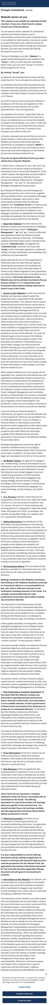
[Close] (46, 974)
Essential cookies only (24, 994)
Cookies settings (24, 987)
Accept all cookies (24, 1000)
